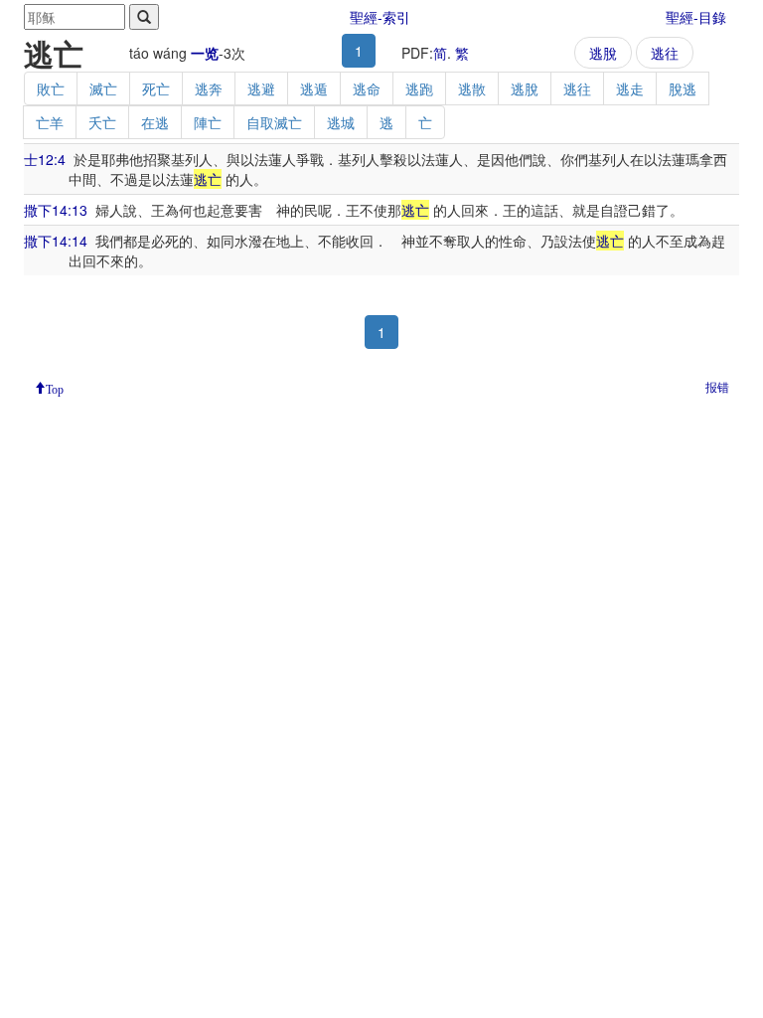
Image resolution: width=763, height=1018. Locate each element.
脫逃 (682, 88)
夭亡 (102, 122)
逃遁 (314, 88)
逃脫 (603, 53)
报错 (717, 386)
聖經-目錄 (696, 17)
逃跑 (419, 88)
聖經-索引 (380, 17)
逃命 (367, 88)
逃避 (261, 88)
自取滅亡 (274, 122)
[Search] (144, 17)
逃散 (472, 88)
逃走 (630, 88)
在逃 (155, 122)
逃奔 (209, 88)
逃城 (341, 122)
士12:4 (45, 159)
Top (55, 388)
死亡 (156, 88)
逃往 (665, 53)
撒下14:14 (55, 241)
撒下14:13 (55, 210)
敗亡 (51, 88)
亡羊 (50, 122)
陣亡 (208, 122)
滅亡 (103, 88)
